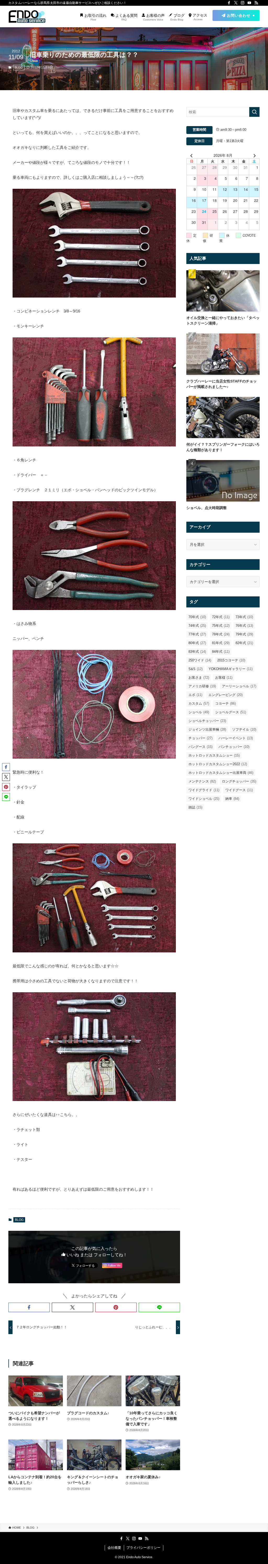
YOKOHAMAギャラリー (231, 669)
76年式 (244, 626)
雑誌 (195, 807)
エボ (195, 695)
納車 (232, 799)
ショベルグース (230, 712)
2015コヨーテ (231, 660)
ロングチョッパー (239, 781)
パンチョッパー (234, 747)
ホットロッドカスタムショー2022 (217, 764)
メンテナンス (202, 781)
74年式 (197, 626)
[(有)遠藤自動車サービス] (27, 16)
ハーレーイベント (236, 738)
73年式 (244, 617)
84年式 (221, 652)
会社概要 (114, 1548)
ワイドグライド (203, 790)
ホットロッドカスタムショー (214, 755)
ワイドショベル (203, 799)
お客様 (223, 677)
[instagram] (242, 3)
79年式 (244, 634)
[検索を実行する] (254, 112)
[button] (29, 1307)
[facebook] (229, 3)
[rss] (256, 3)
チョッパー (200, 738)
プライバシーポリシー (143, 1548)
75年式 (221, 626)
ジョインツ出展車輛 (207, 729)
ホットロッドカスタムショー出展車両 (220, 773)
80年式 (197, 643)
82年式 (244, 643)
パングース (200, 747)
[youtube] (249, 3)
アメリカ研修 (202, 686)
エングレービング (225, 695)
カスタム (198, 703)
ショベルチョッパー (207, 721)
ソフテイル (244, 729)
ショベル (198, 712)
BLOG (19, 67)
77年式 (197, 634)
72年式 (221, 617)
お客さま (198, 677)
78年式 (221, 634)
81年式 (221, 643)
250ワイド (199, 660)
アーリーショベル (239, 686)
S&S (195, 669)
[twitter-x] (235, 3)
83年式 (197, 652)
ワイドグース (239, 790)
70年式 (197, 617)
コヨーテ (225, 703)
